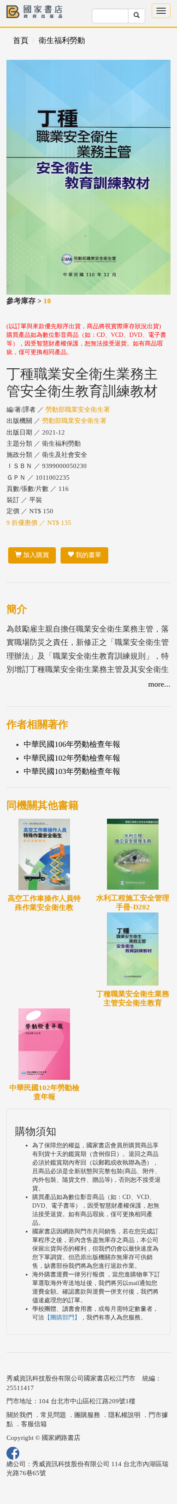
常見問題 (53, 1415)
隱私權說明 (124, 1415)
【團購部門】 (62, 1317)
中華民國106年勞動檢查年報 (72, 744)
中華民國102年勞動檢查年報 (72, 758)
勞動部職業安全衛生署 (78, 409)
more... (159, 684)
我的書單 (87, 555)
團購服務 (87, 1415)
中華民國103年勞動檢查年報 (72, 771)
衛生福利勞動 (62, 40)
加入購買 (35, 555)
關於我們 (19, 1415)
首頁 (20, 40)
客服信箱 (34, 1424)
